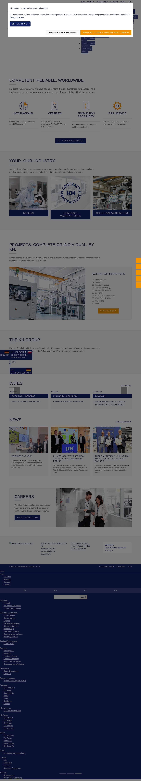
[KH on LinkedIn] (138, 272)
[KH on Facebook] (138, 260)
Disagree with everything (62, 33)
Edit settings (19, 24)
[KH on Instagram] (138, 266)
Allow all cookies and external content (106, 33)
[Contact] (138, 279)
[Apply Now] (138, 285)
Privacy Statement (17, 17)
